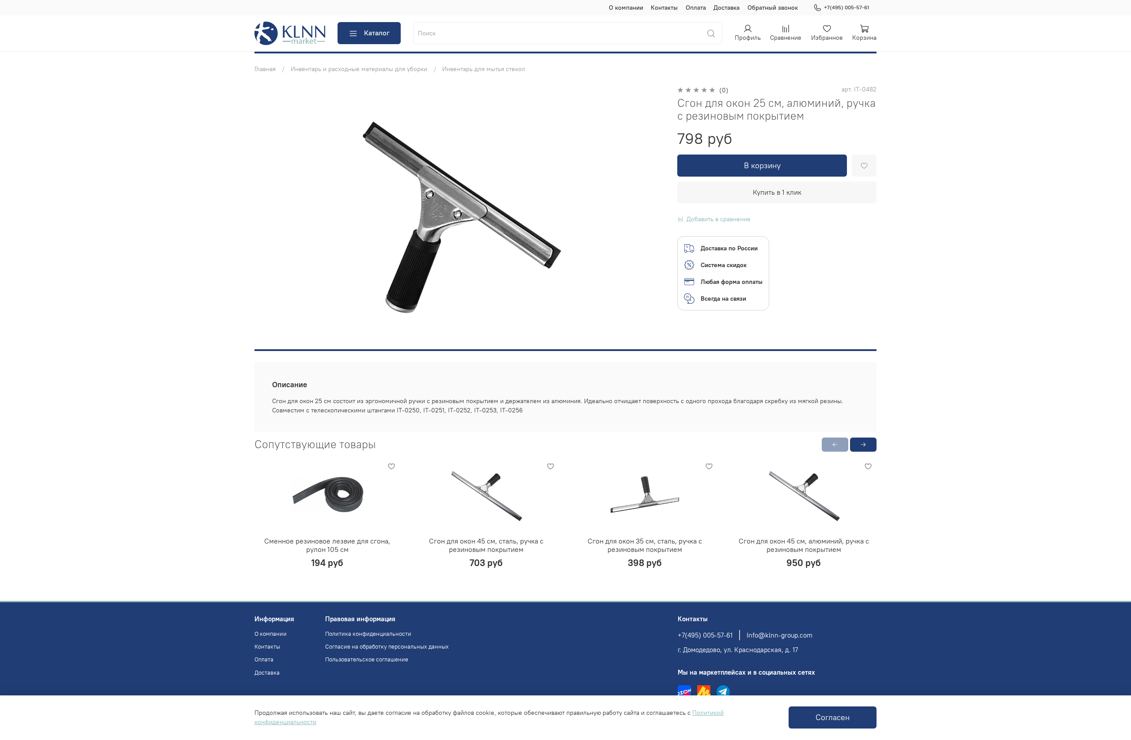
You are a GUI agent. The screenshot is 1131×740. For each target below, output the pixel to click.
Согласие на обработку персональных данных (387, 646)
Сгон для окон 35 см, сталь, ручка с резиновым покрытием (645, 545)
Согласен (833, 717)
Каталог (377, 32)
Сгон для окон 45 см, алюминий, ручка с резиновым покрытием (804, 545)
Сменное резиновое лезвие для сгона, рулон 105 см (327, 545)
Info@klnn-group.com (779, 635)
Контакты (664, 7)
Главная (265, 69)
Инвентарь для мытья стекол (483, 69)
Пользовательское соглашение (366, 659)
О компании (626, 7)
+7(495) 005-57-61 (846, 7)
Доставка (727, 7)
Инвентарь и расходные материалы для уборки (359, 69)
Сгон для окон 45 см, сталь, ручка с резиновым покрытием (486, 545)
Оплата (696, 7)
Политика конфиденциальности (368, 634)
